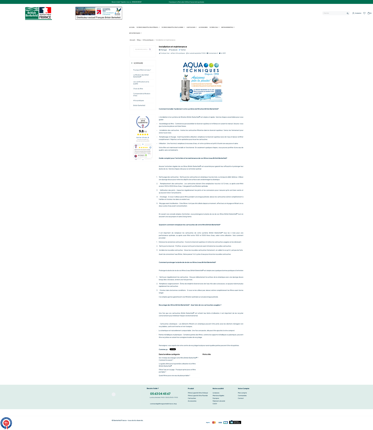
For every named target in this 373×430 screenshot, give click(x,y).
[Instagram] (113, 394)
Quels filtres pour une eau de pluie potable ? (174, 375)
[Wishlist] (364, 14)
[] (150, 49)
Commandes (242, 395)
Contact (241, 398)
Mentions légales (218, 395)
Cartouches (192, 398)
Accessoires (192, 401)
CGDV (215, 403)
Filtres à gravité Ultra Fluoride (198, 395)
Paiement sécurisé (219, 401)
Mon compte (242, 393)
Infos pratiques (180, 53)
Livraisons (216, 393)
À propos (216, 398)
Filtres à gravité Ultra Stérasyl (198, 393)
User (168, 53)
